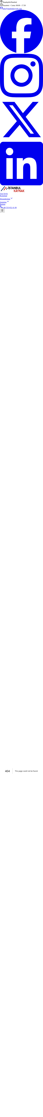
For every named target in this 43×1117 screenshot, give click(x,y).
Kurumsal (3, 196)
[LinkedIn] (21, 185)
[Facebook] (21, 53)
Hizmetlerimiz (5, 199)
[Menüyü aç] (2, 211)
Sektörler (3, 202)
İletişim (2, 204)
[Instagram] (21, 97)
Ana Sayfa (4, 194)
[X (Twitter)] (21, 141)
